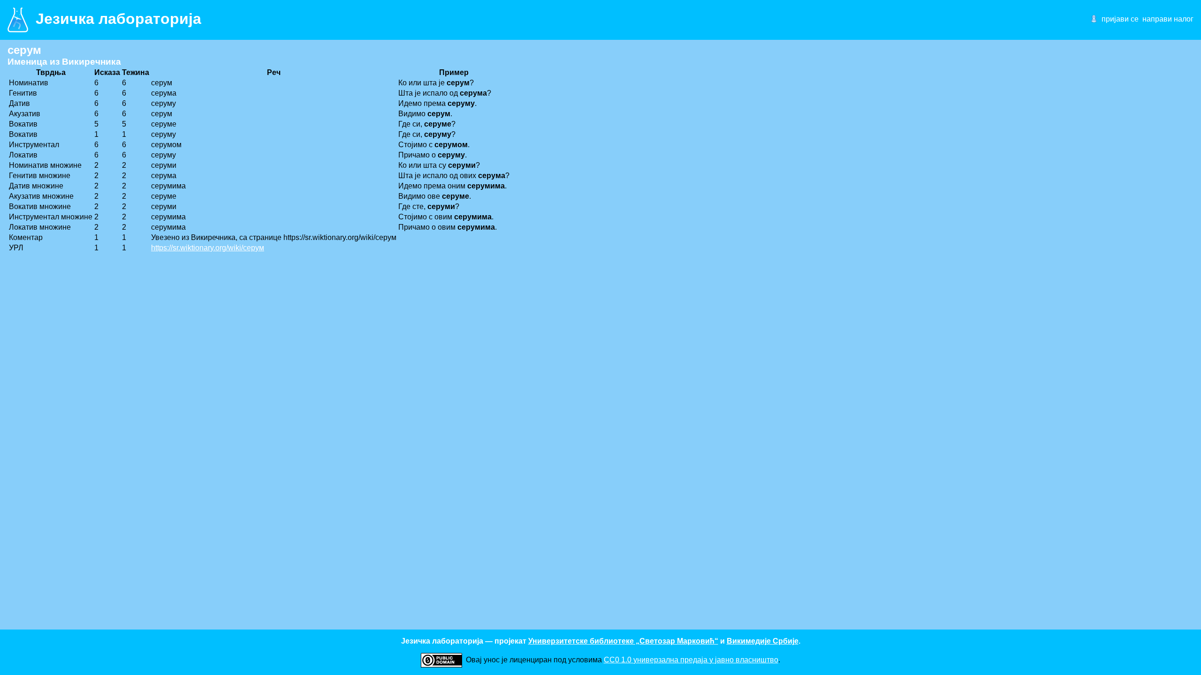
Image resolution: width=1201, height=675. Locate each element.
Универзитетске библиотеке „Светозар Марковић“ (623, 641)
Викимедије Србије (762, 641)
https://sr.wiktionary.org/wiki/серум (207, 248)
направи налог (1167, 19)
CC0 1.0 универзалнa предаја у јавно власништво (691, 660)
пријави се (1120, 19)
